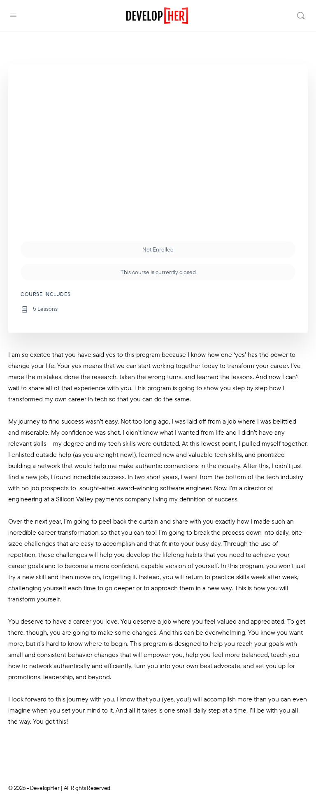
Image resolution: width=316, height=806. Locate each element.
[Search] (301, 15)
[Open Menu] (13, 14)
